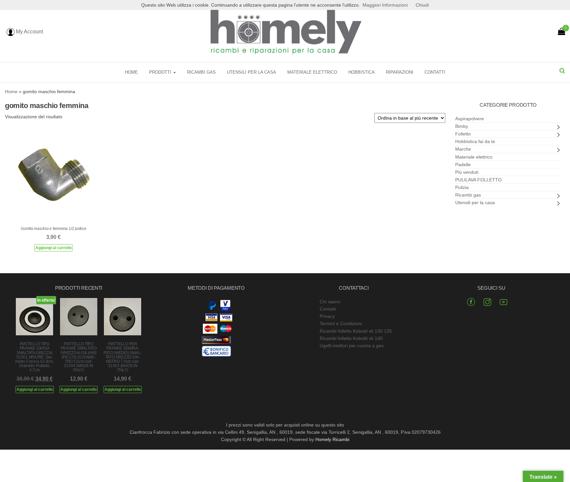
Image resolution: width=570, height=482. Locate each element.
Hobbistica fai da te (475, 141)
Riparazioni (399, 72)
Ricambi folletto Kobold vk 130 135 (356, 331)
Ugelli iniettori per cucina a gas (352, 345)
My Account (29, 31)
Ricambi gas (201, 72)
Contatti (435, 72)
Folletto (463, 133)
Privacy (327, 316)
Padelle (463, 164)
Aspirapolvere (469, 118)
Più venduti (466, 172)
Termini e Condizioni (341, 323)
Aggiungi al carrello (53, 247)
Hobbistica (361, 72)
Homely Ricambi (332, 439)
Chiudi (422, 5)
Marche (463, 149)
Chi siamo (330, 301)
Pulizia (462, 187)
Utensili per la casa (251, 72)
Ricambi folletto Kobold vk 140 (351, 338)
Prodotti (161, 72)
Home (131, 72)
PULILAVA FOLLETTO (478, 179)
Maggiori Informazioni (385, 5)
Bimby (461, 126)
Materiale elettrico (312, 72)
